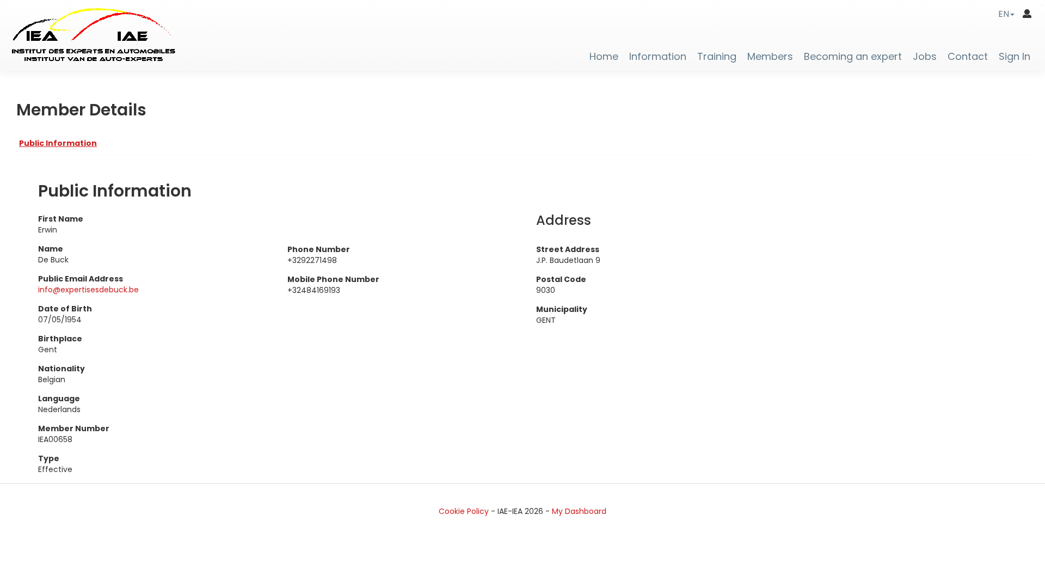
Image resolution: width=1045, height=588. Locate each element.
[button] (1006, 14)
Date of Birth (65, 308)
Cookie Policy (464, 511)
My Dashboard (579, 511)
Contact (968, 56)
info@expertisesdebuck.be (88, 289)
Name (50, 248)
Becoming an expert (853, 56)
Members (770, 56)
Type (48, 458)
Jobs (925, 56)
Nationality (61, 368)
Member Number (73, 428)
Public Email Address (80, 278)
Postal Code (561, 279)
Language (59, 398)
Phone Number (318, 249)
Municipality (561, 309)
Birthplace (60, 338)
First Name (60, 218)
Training (716, 56)
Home (603, 56)
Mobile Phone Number (333, 279)
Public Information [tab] (58, 143)
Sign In (1014, 56)
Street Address (567, 249)
